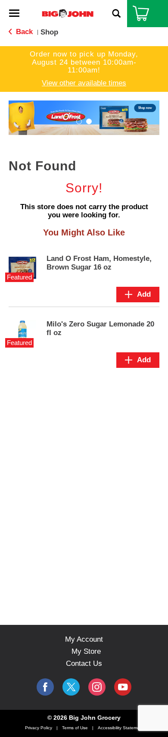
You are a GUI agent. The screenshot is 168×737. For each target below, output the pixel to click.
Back (23, 32)
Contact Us (84, 663)
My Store (86, 651)
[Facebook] (45, 687)
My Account (84, 639)
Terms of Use (75, 727)
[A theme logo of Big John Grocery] (67, 13)
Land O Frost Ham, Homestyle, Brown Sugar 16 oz (99, 262)
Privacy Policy (38, 727)
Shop (49, 32)
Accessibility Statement (120, 727)
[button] (79, 121)
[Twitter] (71, 687)
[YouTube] (97, 687)
